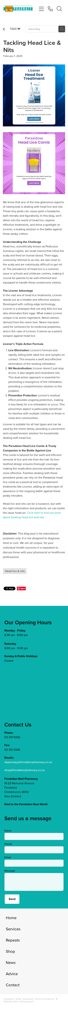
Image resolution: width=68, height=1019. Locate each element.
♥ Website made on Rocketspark (30, 1000)
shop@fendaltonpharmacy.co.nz (24, 770)
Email (7, 857)
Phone (8, 844)
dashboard (28, 998)
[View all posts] (4, 29)
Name (7, 830)
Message (9, 870)
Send (12, 899)
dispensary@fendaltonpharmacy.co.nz (28, 762)
